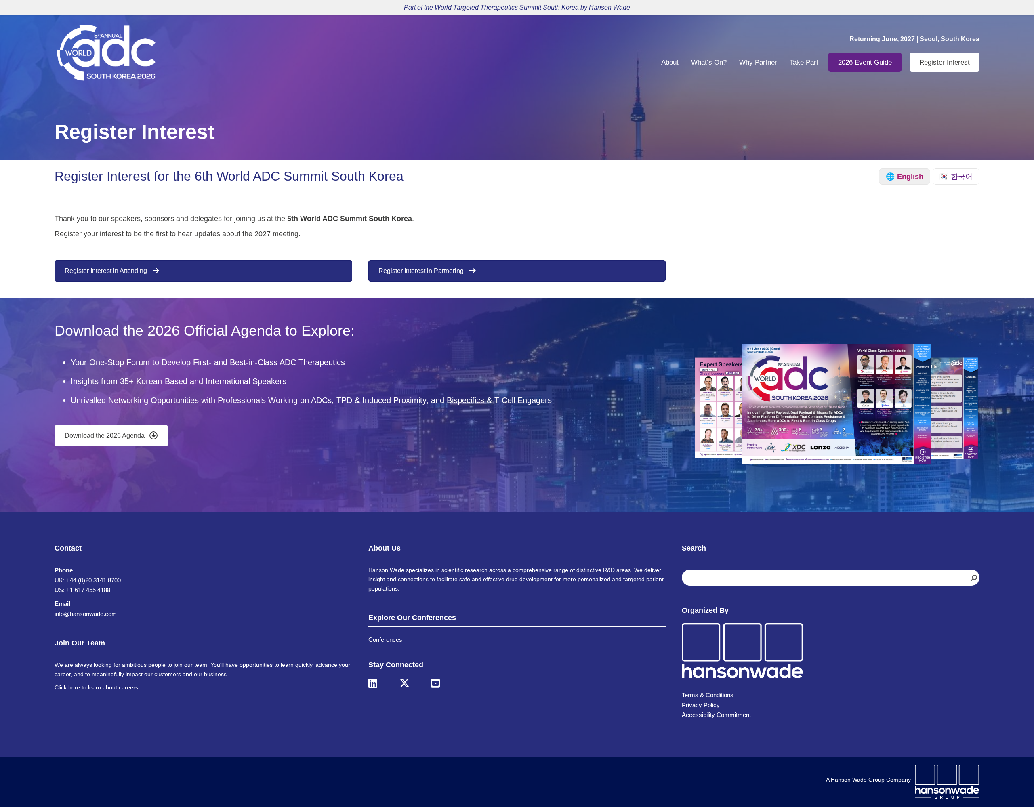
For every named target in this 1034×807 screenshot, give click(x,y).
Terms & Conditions (707, 694)
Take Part (804, 62)
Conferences (385, 639)
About (670, 62)
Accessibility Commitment (716, 714)
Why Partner (758, 62)
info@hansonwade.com (86, 613)
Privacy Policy (701, 705)
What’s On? (709, 62)
